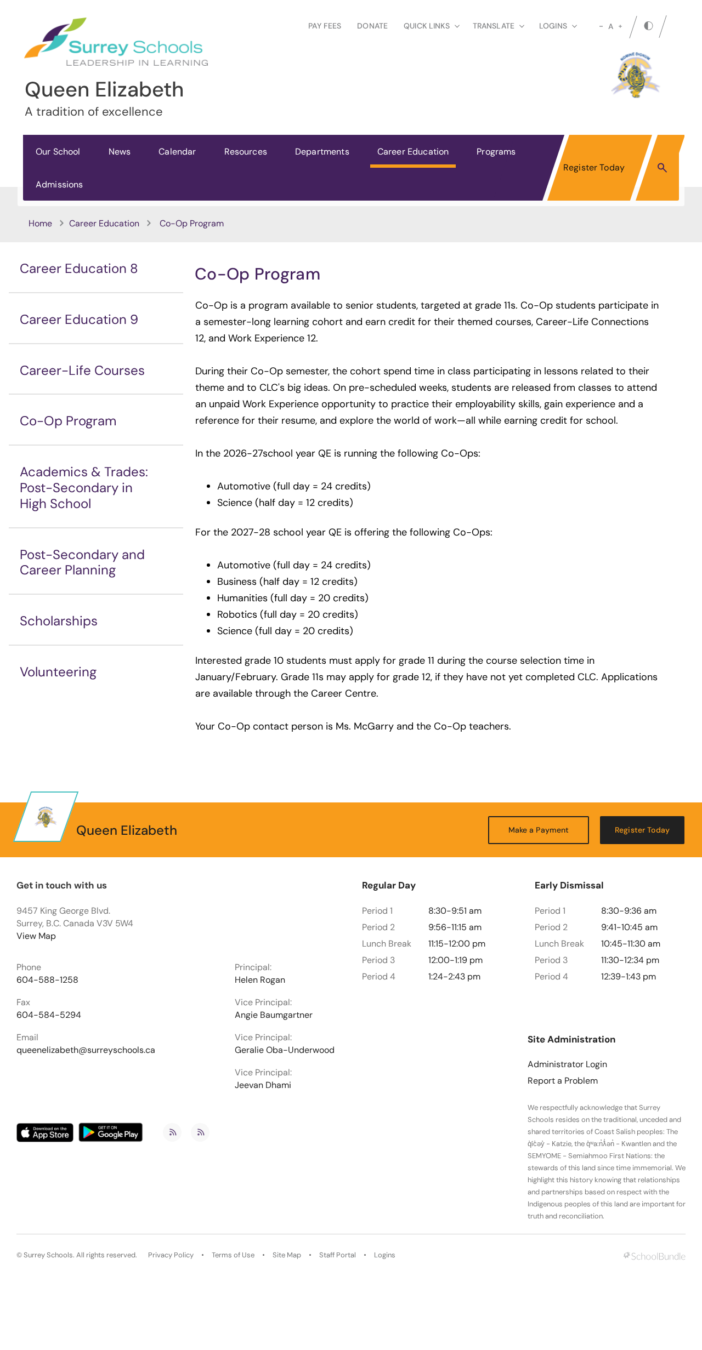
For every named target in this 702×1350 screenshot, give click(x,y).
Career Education (413, 151)
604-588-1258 (47, 980)
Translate (493, 26)
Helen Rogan (260, 980)
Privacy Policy (171, 1255)
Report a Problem (563, 1080)
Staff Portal (337, 1255)
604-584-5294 (48, 1015)
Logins (384, 1255)
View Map (36, 936)
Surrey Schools (48, 1255)
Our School (58, 151)
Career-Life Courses (82, 370)
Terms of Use (233, 1255)
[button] (662, 167)
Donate (372, 26)
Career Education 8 (79, 268)
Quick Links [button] (427, 26)
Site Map (287, 1255)
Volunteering (58, 671)
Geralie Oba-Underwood (285, 1050)
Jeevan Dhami (263, 1085)
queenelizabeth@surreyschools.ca (85, 1050)
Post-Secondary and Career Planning (82, 562)
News (120, 151)
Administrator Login (567, 1064)
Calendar (177, 151)
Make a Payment (538, 830)
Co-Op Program (68, 420)
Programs (496, 151)
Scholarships (59, 620)
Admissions (59, 184)
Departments (322, 151)
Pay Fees (324, 26)
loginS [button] (553, 26)
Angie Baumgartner (274, 1015)
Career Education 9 (79, 319)
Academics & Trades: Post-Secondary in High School (84, 487)
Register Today (594, 167)
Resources (245, 151)
